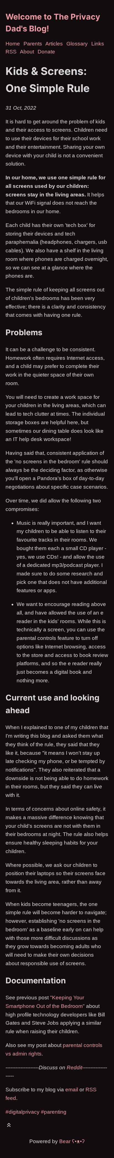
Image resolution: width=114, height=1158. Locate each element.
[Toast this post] (9, 1126)
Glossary (77, 44)
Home (13, 44)
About (27, 52)
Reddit (74, 1067)
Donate (46, 52)
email (71, 1089)
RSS (11, 52)
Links (97, 44)
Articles (54, 44)
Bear (72, 1141)
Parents (33, 44)
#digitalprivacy (23, 1112)
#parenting (53, 1112)
